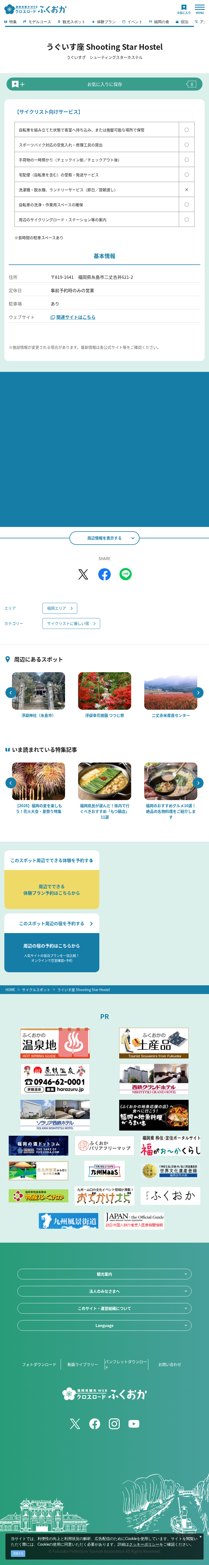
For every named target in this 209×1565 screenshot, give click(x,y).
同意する (18, 1553)
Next (198, 692)
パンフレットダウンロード (126, 1364)
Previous (10, 692)
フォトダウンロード (39, 1364)
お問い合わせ (169, 1364)
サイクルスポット (36, 989)
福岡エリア (56, 608)
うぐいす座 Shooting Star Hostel (83, 989)
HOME (10, 989)
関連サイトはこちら (76, 317)
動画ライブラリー (82, 1364)
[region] (104, 23)
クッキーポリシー (144, 1545)
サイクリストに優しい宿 (68, 623)
